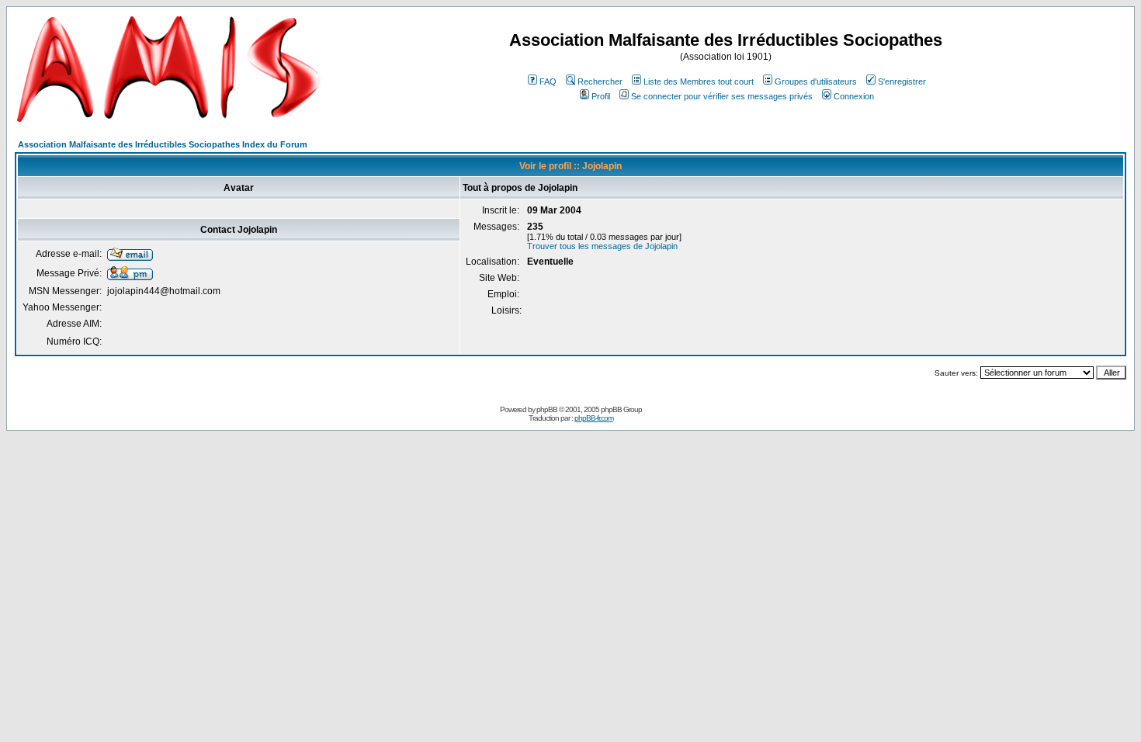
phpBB (546, 409)
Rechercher (600, 81)
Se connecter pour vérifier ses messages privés (722, 96)
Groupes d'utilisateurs (816, 81)
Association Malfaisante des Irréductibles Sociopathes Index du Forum (162, 144)
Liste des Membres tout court (698, 81)
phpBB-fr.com (593, 418)
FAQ (548, 81)
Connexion (854, 96)
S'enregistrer (902, 81)
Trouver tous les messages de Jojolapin (602, 246)
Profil (600, 96)
